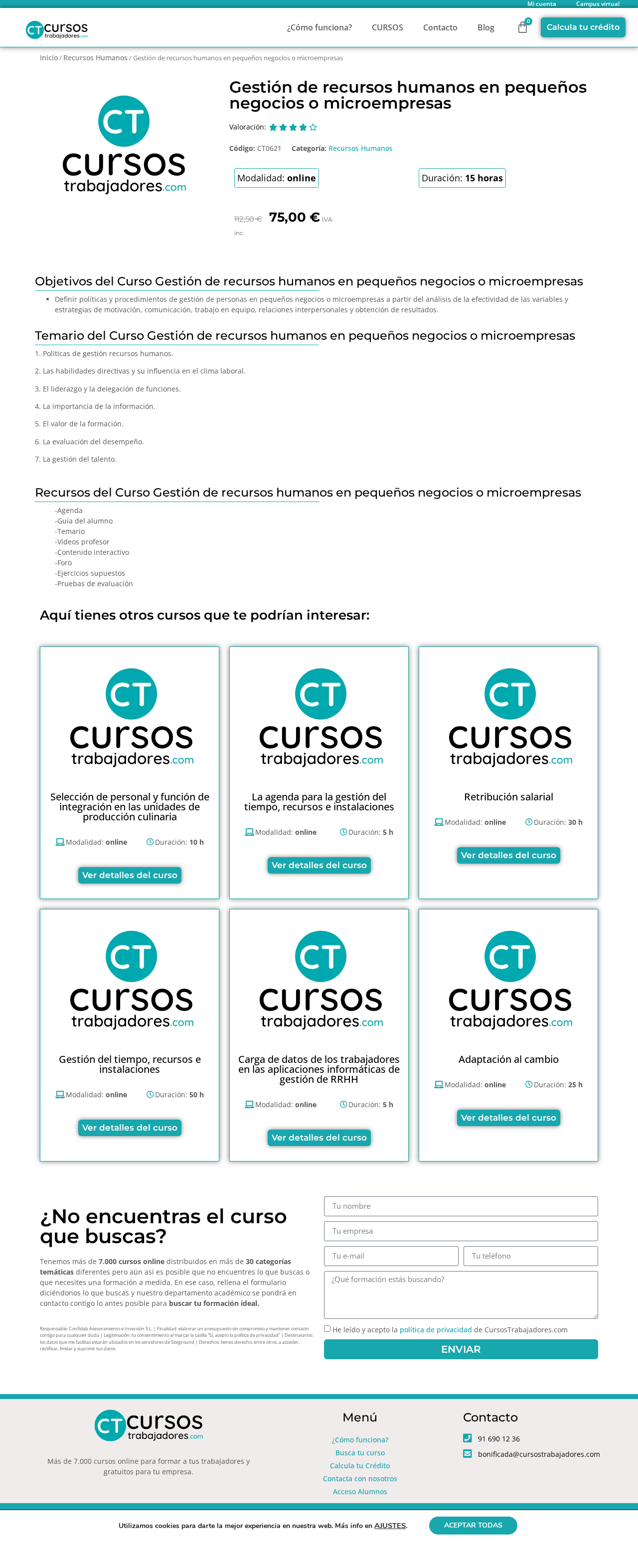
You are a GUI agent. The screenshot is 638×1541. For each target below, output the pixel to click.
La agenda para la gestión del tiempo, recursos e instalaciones (319, 801)
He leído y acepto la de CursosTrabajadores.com (450, 1329)
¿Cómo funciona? (319, 27)
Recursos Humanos (95, 57)
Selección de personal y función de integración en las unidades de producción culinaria (129, 806)
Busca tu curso (360, 1452)
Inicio (49, 57)
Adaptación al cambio (509, 1059)
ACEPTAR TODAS (473, 1525)
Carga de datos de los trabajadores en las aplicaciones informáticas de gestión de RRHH (319, 1069)
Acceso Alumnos (360, 1491)
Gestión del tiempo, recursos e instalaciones (130, 1064)
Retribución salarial (508, 796)
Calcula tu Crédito (360, 1465)
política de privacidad (436, 1329)
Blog (486, 27)
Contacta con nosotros (360, 1478)
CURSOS (387, 27)
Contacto (440, 27)
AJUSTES (390, 1525)
